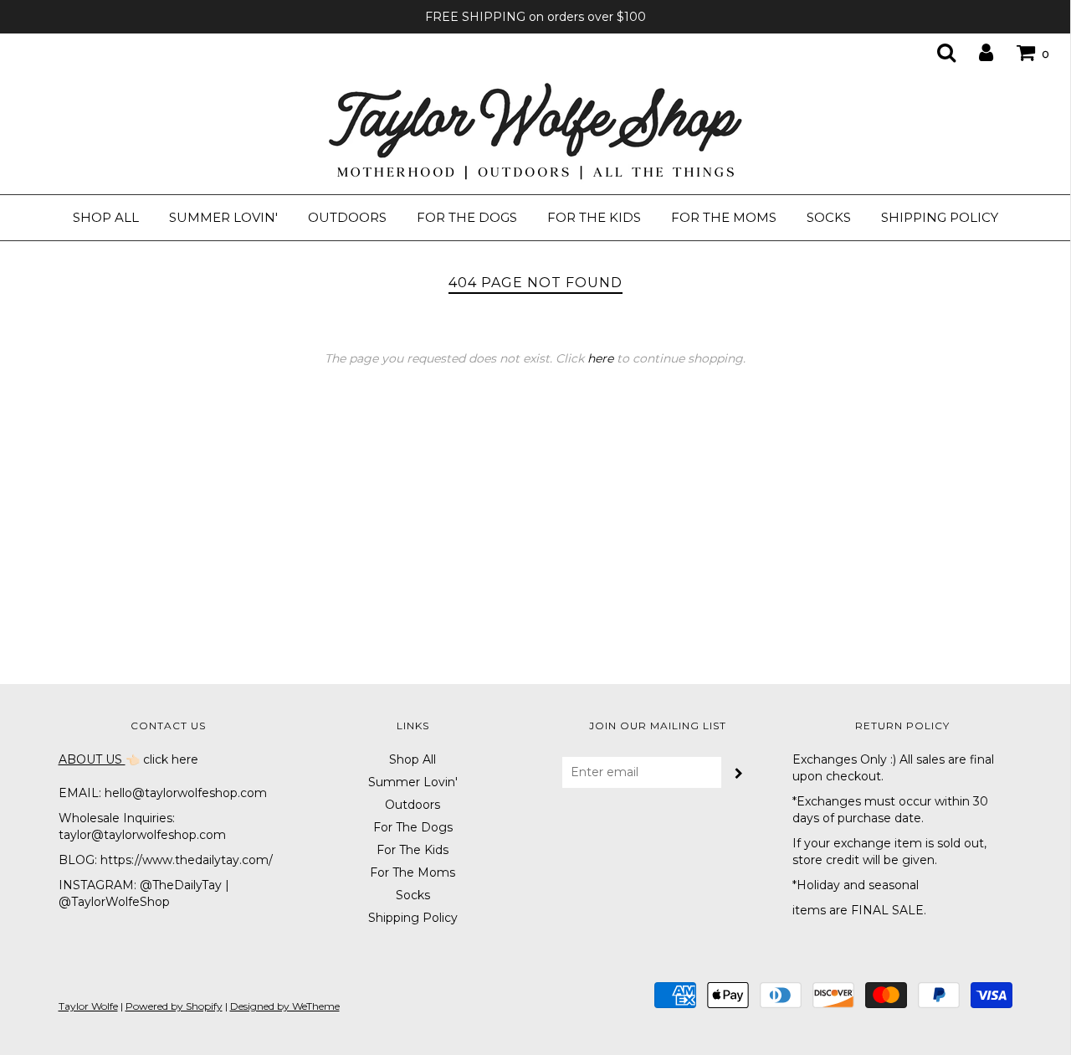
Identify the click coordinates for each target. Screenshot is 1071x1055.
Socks (829, 217)
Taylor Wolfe (88, 1006)
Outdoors (347, 217)
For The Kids (594, 217)
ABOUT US (92, 759)
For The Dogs (467, 217)
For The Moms (723, 217)
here (600, 358)
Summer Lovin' (223, 217)
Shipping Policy (939, 217)
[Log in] (975, 52)
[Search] (936, 52)
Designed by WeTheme (285, 1006)
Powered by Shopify (174, 1006)
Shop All (106, 217)
